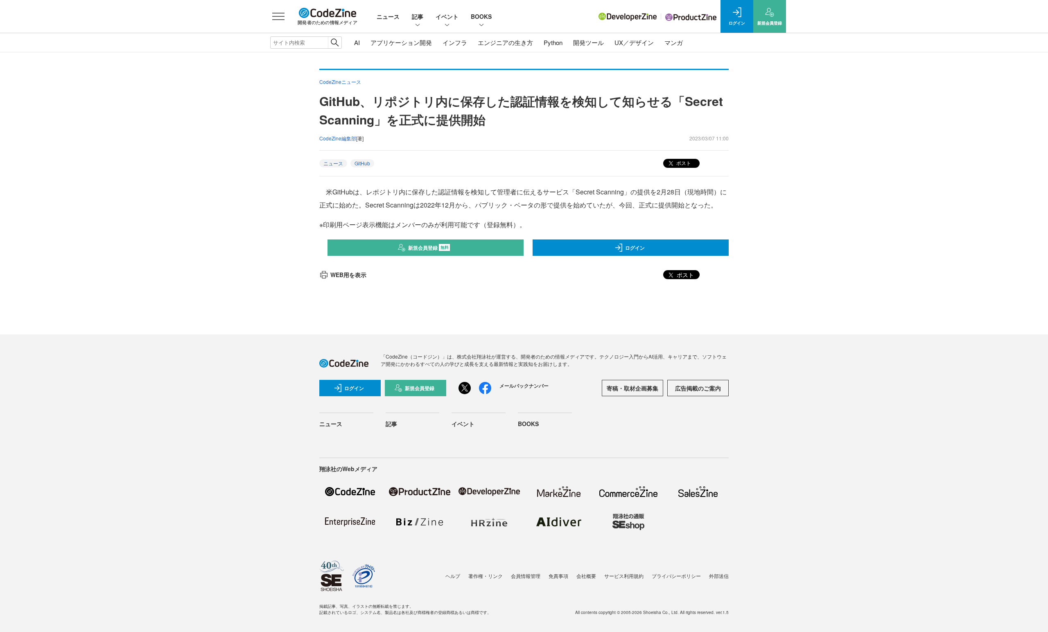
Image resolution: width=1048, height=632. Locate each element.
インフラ (455, 42)
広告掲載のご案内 (698, 388)
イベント (447, 16)
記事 (417, 16)
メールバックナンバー (524, 385)
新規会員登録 (428, 247)
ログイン (635, 247)
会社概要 (586, 575)
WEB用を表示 (348, 275)
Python (553, 42)
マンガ (673, 42)
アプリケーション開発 (401, 42)
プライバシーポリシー (676, 575)
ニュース (388, 16)
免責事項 (558, 575)
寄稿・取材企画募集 (632, 388)
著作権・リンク (485, 575)
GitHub (362, 163)
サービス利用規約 (624, 575)
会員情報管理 (525, 575)
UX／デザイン (634, 42)
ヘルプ (452, 575)
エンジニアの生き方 (505, 42)
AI (357, 42)
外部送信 (719, 575)
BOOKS (481, 16)
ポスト (683, 162)
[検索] (334, 42)
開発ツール (588, 42)
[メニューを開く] (278, 16)
